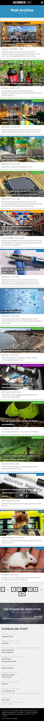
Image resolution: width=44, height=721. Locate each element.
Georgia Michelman (9, 661)
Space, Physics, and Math (33, 366)
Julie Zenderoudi (8, 650)
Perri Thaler (5, 127)
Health (40, 251)
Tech (41, 290)
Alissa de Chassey (8, 675)
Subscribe (38, 617)
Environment (37, 62)
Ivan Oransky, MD (8, 691)
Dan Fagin (5, 700)
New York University (16, 714)
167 (22, 594)
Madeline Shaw (7, 636)
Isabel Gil (5, 684)
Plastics (39, 138)
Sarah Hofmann (7, 668)
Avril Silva (5, 643)
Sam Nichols (6, 659)
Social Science (37, 23)
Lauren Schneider (7, 238)
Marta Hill (5, 49)
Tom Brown (5, 429)
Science (22, 2)
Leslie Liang (5, 464)
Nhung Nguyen (7, 652)
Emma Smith (7, 677)
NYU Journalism (12, 718)
